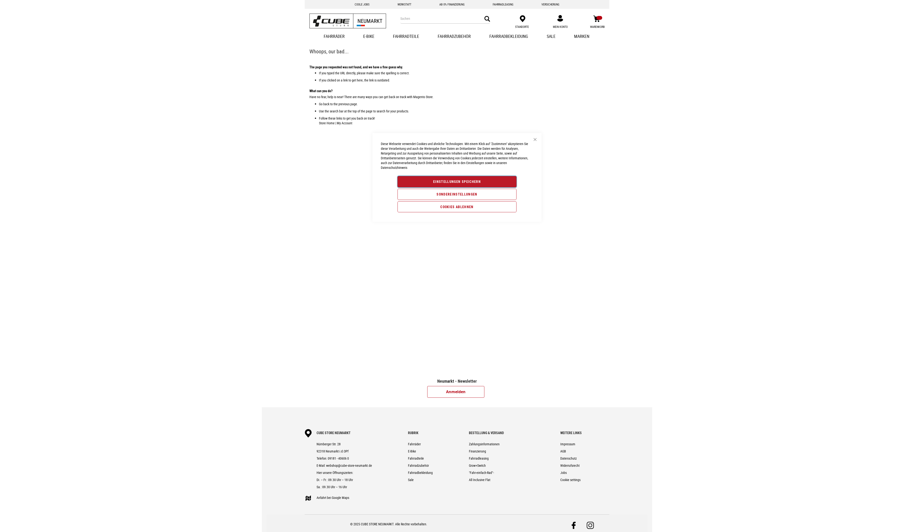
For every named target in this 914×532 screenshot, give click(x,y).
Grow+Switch (477, 465)
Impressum (567, 444)
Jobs (563, 472)
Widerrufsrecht (570, 465)
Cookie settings (570, 479)
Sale (411, 479)
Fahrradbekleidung (420, 472)
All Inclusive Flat (479, 479)
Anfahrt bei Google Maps (333, 497)
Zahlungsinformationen (484, 444)
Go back (324, 104)
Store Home (327, 123)
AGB (563, 451)
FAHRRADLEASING (503, 4)
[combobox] (445, 19)
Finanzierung (477, 451)
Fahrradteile (416, 458)
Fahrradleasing (479, 458)
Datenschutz (568, 458)
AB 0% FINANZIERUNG (452, 4)
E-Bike (412, 451)
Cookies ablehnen (457, 206)
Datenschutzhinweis (394, 167)
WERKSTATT (404, 4)
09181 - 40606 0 (338, 458)
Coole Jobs (362, 4)
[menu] (457, 37)
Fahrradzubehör (418, 465)
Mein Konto (560, 26)
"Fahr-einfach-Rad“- (481, 472)
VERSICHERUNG (550, 4)
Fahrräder (414, 444)
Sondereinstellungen (457, 194)
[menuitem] (334, 37)
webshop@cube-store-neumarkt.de (349, 465)
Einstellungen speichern (457, 181)
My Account (344, 123)
